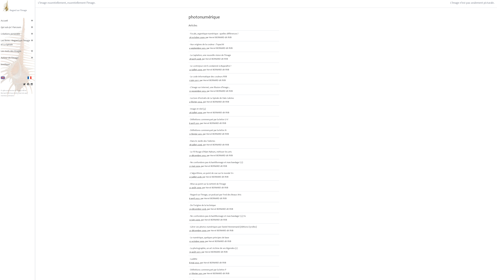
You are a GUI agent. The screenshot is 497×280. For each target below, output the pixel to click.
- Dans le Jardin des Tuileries (202, 141)
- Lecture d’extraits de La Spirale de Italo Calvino (211, 98)
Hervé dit (220, 38)
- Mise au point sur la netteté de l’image (207, 184)
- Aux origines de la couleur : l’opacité (206, 45)
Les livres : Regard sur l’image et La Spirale (15, 43)
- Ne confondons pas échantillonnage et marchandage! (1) (216, 163)
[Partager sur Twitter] (24, 84)
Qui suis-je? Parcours (11, 27)
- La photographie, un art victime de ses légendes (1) (213, 248)
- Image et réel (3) (197, 109)
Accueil (4, 21)
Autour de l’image (9, 58)
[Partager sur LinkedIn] (32, 84)
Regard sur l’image (18, 10)
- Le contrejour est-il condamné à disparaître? (210, 66)
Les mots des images (11, 51)
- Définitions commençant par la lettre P (207, 270)
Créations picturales (10, 34)
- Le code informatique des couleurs (208, 77)
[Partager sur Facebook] (28, 84)
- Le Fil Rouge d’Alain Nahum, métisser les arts (210, 152)
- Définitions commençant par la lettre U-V (208, 120)
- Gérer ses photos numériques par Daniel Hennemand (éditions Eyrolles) (223, 227)
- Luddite (193, 259)
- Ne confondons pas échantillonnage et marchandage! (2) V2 (217, 216)
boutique (5, 64)
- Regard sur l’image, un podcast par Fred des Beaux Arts (215, 195)
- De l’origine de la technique (202, 205)
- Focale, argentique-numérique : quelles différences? (213, 34)
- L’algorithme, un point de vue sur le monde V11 (211, 173)
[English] (3, 78)
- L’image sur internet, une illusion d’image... (209, 87)
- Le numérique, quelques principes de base (209, 238)
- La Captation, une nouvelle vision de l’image (210, 55)
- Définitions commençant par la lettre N (207, 130)
